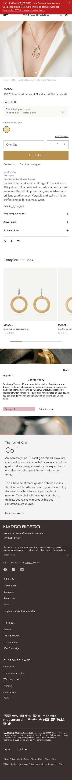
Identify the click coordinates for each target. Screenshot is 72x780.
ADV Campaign (11, 648)
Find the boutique (30, 164)
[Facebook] (5, 569)
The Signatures (10, 642)
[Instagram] (13, 569)
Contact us (9, 164)
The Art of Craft (11, 636)
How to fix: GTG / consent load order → (23, 10)
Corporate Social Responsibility (19, 611)
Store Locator (10, 598)
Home (6, 80)
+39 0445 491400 (12, 538)
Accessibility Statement (46, 764)
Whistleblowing (10, 764)
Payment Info (11, 230)
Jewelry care (9, 692)
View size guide (62, 136)
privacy (29, 563)
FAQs (6, 698)
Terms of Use (50, 759)
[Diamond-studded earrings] (30, 294)
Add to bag (36, 155)
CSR (61, 764)
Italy (5, 749)
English (20, 749)
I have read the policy (24, 563)
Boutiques (8, 592)
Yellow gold (6, 129)
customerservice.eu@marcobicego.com (23, 533)
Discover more (14, 513)
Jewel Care (9, 222)
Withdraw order (11, 679)
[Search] (58, 15)
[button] (9, 376)
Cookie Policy (23, 759)
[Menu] (5, 15)
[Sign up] (67, 555)
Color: (12, 123)
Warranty (7, 686)
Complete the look (18, 260)
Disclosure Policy (26, 764)
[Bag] (66, 15)
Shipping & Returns (14, 214)
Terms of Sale (37, 759)
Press (6, 605)
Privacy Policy (9, 759)
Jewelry (7, 629)
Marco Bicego (10, 586)
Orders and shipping (13, 673)
